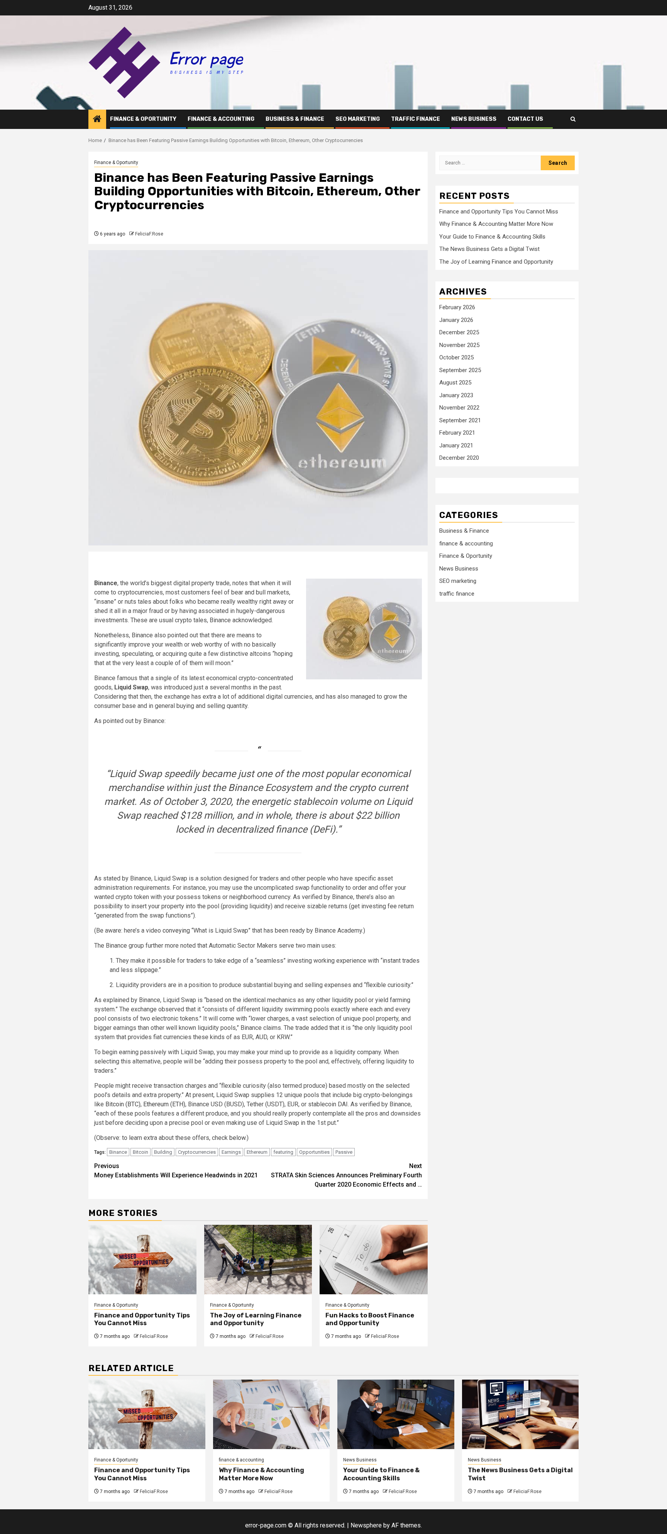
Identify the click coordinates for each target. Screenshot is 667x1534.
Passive (343, 1152)
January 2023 (456, 395)
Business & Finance (295, 119)
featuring (283, 1152)
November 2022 (459, 408)
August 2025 (455, 382)
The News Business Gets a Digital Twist (489, 249)
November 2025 (459, 345)
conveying (176, 930)
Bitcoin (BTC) (123, 1104)
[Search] (573, 119)
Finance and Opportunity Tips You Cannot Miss (142, 1319)
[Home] (97, 119)
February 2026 (457, 307)
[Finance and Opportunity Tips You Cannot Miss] (142, 1259)
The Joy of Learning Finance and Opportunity (255, 1319)
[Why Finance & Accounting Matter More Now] (271, 1414)
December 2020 (459, 458)
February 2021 (457, 433)
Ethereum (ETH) (164, 1104)
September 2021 (460, 420)
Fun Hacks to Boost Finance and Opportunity (369, 1319)
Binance (118, 1152)
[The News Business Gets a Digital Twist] (520, 1414)
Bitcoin (140, 1152)
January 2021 (456, 445)
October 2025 (456, 357)
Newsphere (366, 1525)
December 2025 (459, 332)
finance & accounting (221, 119)
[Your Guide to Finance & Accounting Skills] (395, 1414)
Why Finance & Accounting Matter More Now (496, 224)
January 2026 (456, 320)
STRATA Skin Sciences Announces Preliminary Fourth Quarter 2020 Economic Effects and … (346, 1175)
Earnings (231, 1152)
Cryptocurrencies (197, 1152)
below (237, 1137)
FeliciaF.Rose (149, 234)
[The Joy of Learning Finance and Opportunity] (258, 1259)
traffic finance (415, 119)
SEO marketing (357, 119)
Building (163, 1152)
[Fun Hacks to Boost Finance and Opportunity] (374, 1259)
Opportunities (314, 1152)
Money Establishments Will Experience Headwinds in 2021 (176, 1170)
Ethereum (257, 1152)
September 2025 (460, 370)
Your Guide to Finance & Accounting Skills (492, 236)
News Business (473, 119)
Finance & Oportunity (143, 119)
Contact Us (525, 119)
